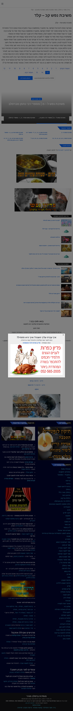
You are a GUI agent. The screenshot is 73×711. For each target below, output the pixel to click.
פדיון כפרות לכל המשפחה (31, 343)
